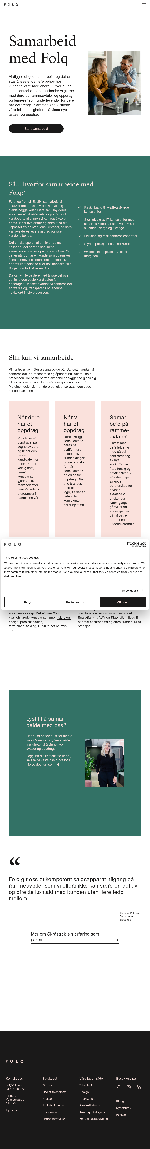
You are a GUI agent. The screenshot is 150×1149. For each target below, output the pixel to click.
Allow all (122, 602)
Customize (73, 602)
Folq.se (121, 1114)
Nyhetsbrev (123, 1108)
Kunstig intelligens (92, 1112)
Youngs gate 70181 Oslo (15, 1101)
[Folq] (11, 4)
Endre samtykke (54, 1119)
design (13, 621)
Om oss (47, 1085)
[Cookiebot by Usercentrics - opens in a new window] (130, 544)
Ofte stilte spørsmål (55, 1092)
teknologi (64, 617)
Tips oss (11, 1110)
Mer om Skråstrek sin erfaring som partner (65, 936)
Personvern (50, 1112)
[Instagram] (128, 1087)
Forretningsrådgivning (93, 1118)
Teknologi (85, 1085)
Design (84, 1092)
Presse (47, 1098)
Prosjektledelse (89, 1105)
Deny (27, 602)
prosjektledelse (31, 621)
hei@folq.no (14, 1085)
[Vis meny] (144, 5)
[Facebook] (118, 1087)
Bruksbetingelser (54, 1105)
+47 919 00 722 (16, 1089)
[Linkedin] (139, 1087)
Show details (130, 590)
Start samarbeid (36, 128)
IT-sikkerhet (46, 625)
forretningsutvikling (22, 625)
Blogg (120, 1101)
